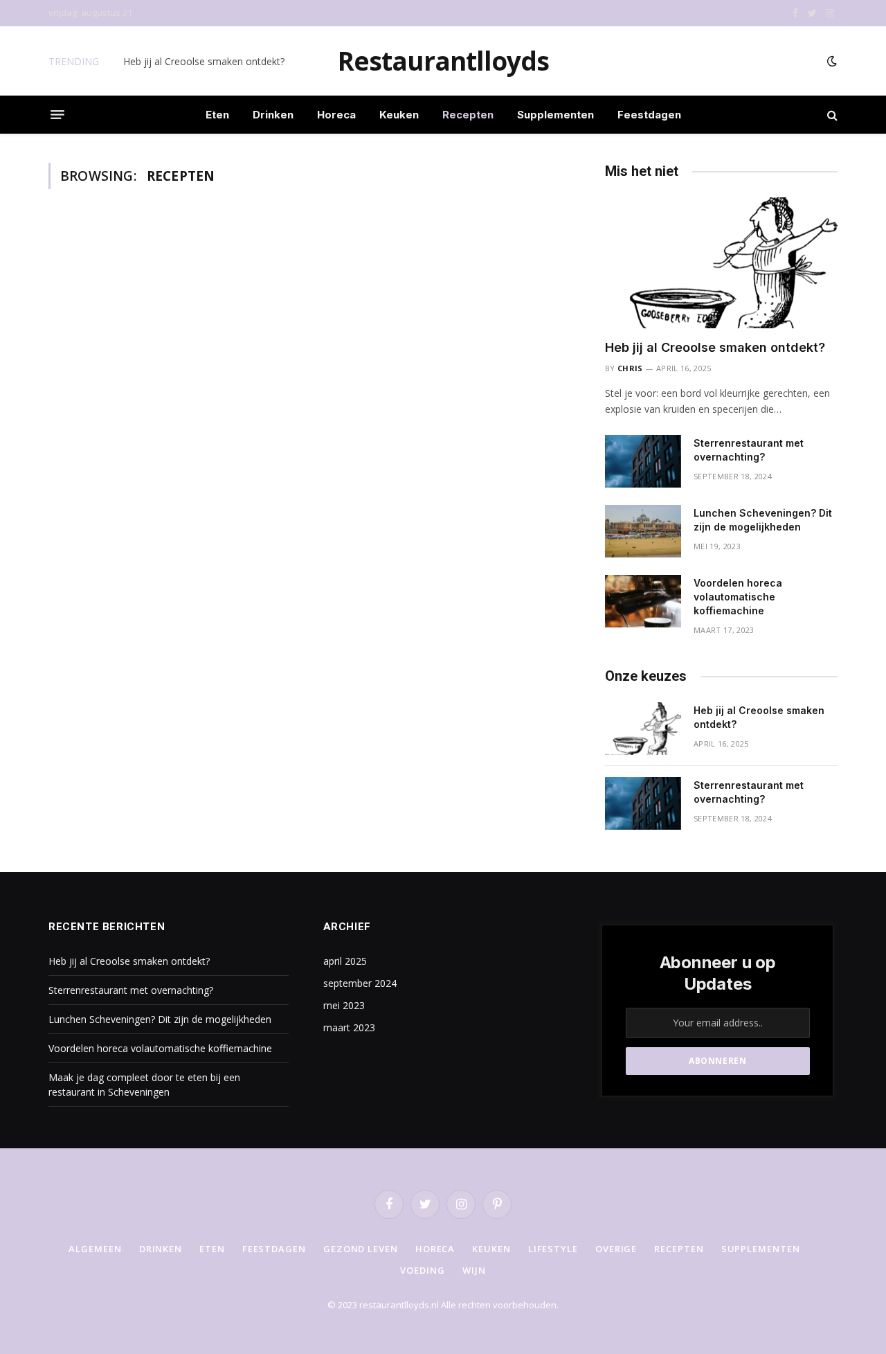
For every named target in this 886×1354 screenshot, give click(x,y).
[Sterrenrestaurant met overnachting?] (643, 461)
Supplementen (555, 114)
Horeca (336, 114)
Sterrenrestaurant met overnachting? (205, 61)
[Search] (831, 114)
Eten (217, 114)
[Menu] (57, 115)
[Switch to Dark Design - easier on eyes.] (831, 60)
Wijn (474, 1270)
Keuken (399, 114)
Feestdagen (649, 114)
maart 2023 (349, 1027)
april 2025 (345, 961)
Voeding (422, 1270)
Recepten (468, 114)
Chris (630, 368)
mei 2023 (344, 1005)
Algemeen (95, 1248)
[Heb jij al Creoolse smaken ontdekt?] (721, 262)
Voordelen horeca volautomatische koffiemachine (738, 596)
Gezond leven (360, 1248)
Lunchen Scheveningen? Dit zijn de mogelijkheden (763, 520)
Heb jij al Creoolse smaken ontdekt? (715, 347)
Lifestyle (553, 1248)
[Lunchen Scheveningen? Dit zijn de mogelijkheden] (643, 531)
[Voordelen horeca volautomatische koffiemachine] (643, 601)
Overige (616, 1248)
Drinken (273, 114)
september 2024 (360, 983)
